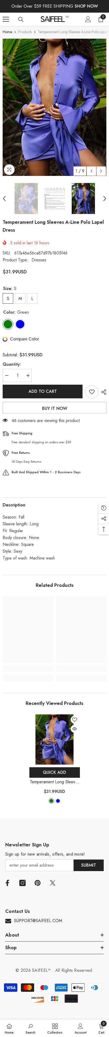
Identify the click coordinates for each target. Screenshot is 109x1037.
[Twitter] (52, 882)
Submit (88, 865)
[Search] (21, 19)
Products (25, 31)
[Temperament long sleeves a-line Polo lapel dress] (54, 739)
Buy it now (54, 408)
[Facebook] (7, 882)
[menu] (6, 19)
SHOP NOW (86, 6)
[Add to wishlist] (91, 391)
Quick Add (54, 772)
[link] (28, 668)
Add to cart (43, 391)
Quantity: (12, 364)
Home (7, 31)
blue (58, 801)
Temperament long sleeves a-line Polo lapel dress (54, 782)
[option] (54, 107)
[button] (91, 171)
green (51, 801)
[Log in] (88, 19)
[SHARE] (102, 392)
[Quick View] (75, 729)
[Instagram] (22, 882)
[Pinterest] (37, 882)
